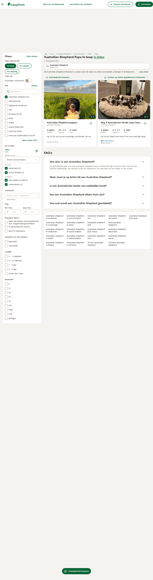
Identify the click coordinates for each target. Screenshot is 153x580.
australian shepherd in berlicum (75, 244)
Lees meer (143, 72)
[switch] (28, 81)
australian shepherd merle (117, 237)
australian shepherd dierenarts (117, 230)
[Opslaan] (90, 123)
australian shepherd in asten (75, 223)
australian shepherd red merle (117, 217)
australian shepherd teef (96, 223)
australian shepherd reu (96, 217)
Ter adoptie (24, 66)
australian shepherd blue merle (96, 230)
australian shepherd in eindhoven (54, 217)
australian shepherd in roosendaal (54, 223)
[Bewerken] (36, 150)
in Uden (99, 57)
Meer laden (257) (30, 140)
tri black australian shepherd (116, 244)
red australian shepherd (114, 223)
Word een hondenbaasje (53, 4)
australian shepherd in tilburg (54, 244)
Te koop (10, 66)
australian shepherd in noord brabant (75, 230)
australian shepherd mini (96, 237)
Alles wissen (32, 56)
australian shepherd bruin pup (138, 217)
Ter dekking (12, 72)
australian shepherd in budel (54, 237)
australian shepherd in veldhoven (54, 230)
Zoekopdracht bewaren (59, 77)
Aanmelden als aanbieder (81, 4)
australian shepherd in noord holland (75, 217)
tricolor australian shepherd (95, 244)
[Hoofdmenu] (2, 4)
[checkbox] (6, 97)
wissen (34, 86)
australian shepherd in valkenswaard (75, 237)
